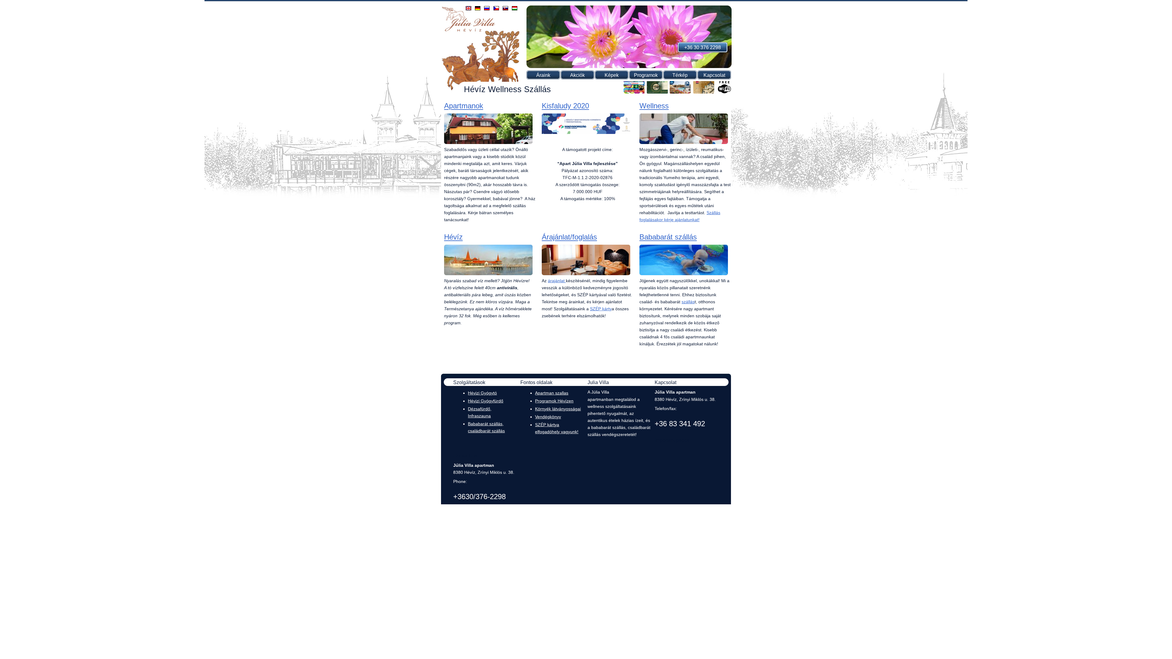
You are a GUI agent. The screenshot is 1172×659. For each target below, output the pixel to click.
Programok (646, 75)
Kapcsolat (714, 75)
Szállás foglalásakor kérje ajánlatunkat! (679, 216)
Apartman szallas (551, 393)
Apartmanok (463, 106)
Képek (612, 75)
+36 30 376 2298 (702, 47)
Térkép (680, 75)
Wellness (654, 106)
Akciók (577, 75)
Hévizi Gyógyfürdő (485, 400)
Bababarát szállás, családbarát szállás (486, 427)
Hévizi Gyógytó (482, 393)
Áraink (543, 75)
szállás (688, 301)
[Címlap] (468, 31)
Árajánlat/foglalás (569, 237)
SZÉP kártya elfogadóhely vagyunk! (556, 428)
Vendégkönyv (548, 416)
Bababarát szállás (668, 237)
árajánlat (556, 280)
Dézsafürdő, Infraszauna (479, 412)
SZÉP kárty (601, 308)
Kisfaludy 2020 (565, 106)
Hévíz (453, 237)
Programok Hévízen (554, 400)
